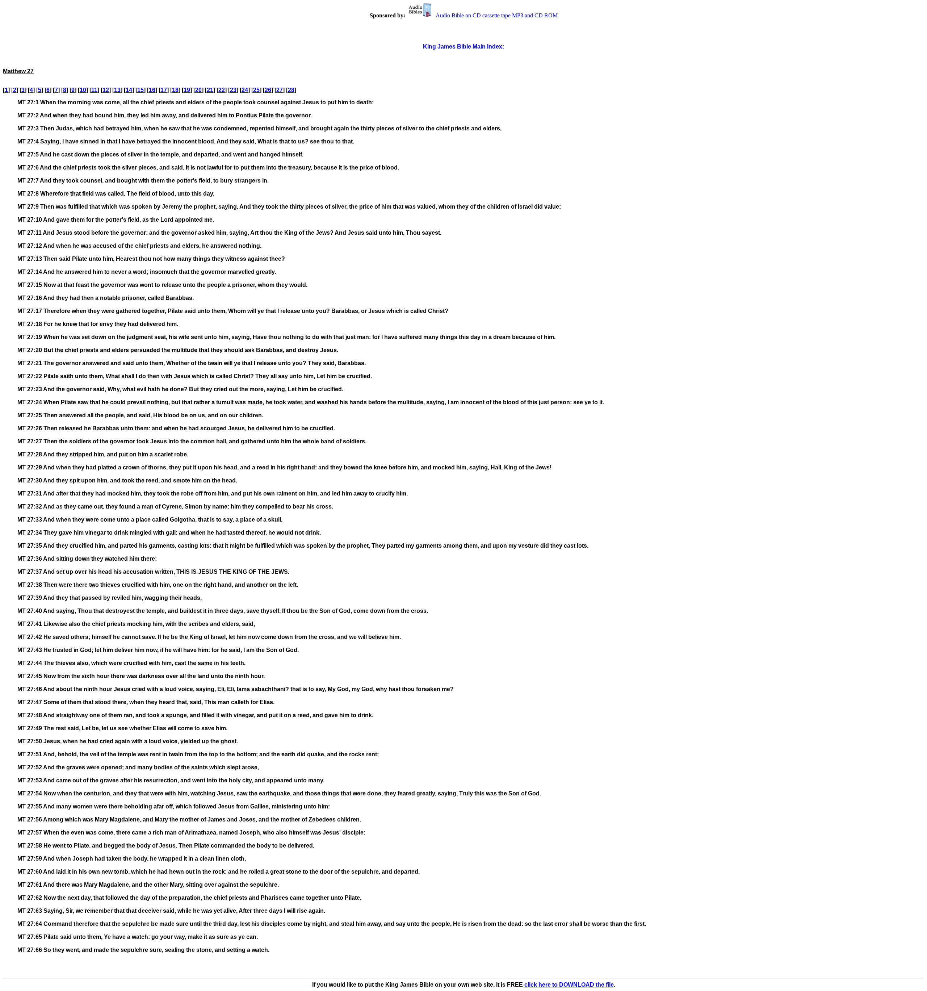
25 (256, 90)
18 (175, 90)
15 (140, 90)
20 (198, 90)
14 (129, 90)
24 (245, 90)
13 (117, 90)
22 (221, 90)
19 (187, 90)
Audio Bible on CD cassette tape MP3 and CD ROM (497, 15)
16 (152, 90)
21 (210, 90)
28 (291, 90)
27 (279, 90)
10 (83, 90)
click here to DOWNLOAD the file (569, 985)
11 (94, 90)
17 (163, 90)
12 (105, 90)
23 (233, 90)
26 (268, 90)
